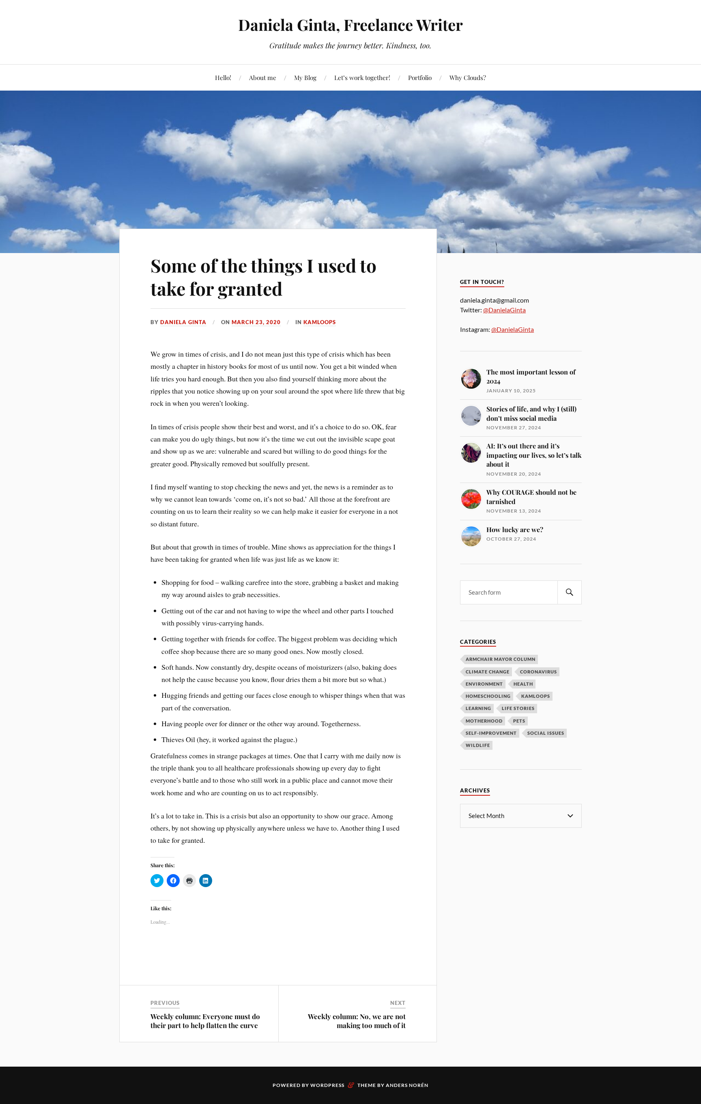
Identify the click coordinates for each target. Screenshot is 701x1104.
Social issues (545, 733)
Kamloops (319, 322)
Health (523, 683)
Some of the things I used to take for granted (263, 276)
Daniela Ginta (183, 322)
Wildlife (478, 745)
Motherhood (484, 720)
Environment (484, 683)
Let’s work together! (362, 77)
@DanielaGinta (504, 310)
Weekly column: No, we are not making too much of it (357, 1021)
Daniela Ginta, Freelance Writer (350, 24)
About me (262, 77)
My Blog (305, 77)
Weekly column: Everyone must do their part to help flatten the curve (205, 1021)
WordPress (327, 1085)
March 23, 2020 (256, 322)
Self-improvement (491, 733)
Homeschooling (488, 696)
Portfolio (420, 77)
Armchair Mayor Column (500, 659)
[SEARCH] (569, 592)
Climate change (488, 671)
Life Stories (518, 708)
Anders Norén (407, 1085)
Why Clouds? (467, 77)
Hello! (223, 77)
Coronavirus (538, 671)
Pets (519, 720)
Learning (478, 708)
